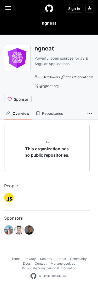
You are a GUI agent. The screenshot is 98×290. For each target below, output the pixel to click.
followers (49, 77)
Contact (41, 263)
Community (78, 259)
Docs (27, 263)
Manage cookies (63, 263)
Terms (15, 259)
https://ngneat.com (79, 77)
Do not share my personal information (49, 268)
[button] (89, 113)
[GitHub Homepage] (33, 276)
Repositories (52, 113)
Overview (21, 113)
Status (61, 259)
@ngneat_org (49, 86)
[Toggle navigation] (8, 8)
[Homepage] (49, 8)
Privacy (30, 259)
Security (46, 259)
